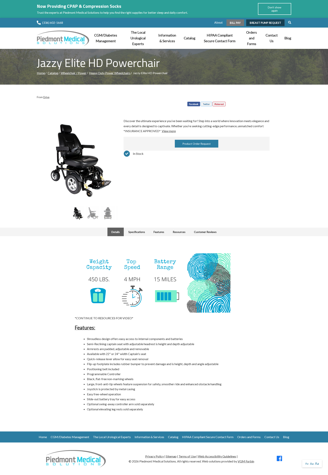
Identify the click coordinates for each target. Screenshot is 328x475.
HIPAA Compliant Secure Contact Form (219, 38)
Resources (179, 232)
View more (169, 131)
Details (115, 232)
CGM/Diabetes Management (105, 38)
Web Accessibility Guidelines (217, 456)
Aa (306, 463)
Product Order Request (196, 143)
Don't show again (274, 9)
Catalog (189, 38)
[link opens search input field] (288, 22)
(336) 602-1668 (52, 22)
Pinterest (219, 104)
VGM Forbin (246, 461)
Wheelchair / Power (73, 73)
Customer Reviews (205, 232)
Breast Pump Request (265, 22)
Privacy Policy (154, 456)
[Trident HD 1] (77, 159)
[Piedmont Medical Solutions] (63, 38)
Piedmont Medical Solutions (157, 461)
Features (159, 232)
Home (41, 73)
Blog (287, 38)
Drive (46, 97)
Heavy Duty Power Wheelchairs (109, 73)
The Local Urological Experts (138, 38)
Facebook (193, 104)
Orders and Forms (251, 38)
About (218, 22)
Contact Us (272, 38)
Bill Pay (235, 22)
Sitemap (171, 456)
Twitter (206, 104)
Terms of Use (187, 456)
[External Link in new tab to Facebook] (279, 459)
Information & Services (167, 38)
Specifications (136, 232)
